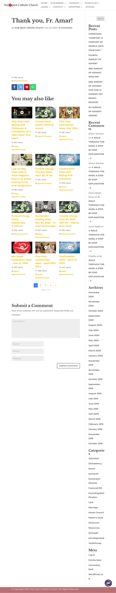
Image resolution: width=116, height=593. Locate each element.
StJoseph (93, 533)
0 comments (65, 28)
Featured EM (95, 488)
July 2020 (93, 330)
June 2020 (93, 335)
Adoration (93, 458)
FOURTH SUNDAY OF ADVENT (94, 59)
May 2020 (93, 340)
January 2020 (95, 356)
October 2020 (95, 311)
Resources (94, 528)
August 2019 (95, 393)
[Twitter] (20, 87)
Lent (90, 502)
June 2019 (93, 403)
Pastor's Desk (95, 517)
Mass (16, 146)
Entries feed (94, 560)
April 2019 (93, 414)
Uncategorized (96, 538)
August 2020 (95, 325)
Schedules (91, 3)
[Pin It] (27, 87)
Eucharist (93, 474)
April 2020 (93, 345)
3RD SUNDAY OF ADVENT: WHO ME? (95, 72)
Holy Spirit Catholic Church (29, 28)
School (90, 7)
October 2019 (95, 379)
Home (44, 3)
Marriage (93, 507)
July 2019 (93, 398)
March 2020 (94, 350)
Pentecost (93, 523)
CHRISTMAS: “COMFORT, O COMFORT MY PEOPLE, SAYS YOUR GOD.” (96, 42)
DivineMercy (95, 463)
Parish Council (96, 512)
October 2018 (95, 443)
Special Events (21, 81)
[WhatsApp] (33, 87)
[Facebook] (14, 87)
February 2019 (95, 424)
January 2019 (95, 429)
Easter (91, 468)
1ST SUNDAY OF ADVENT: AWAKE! (95, 111)
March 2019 (94, 419)
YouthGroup (94, 543)
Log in (91, 555)
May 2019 (93, 409)
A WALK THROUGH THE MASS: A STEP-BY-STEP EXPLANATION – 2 (96, 209)
